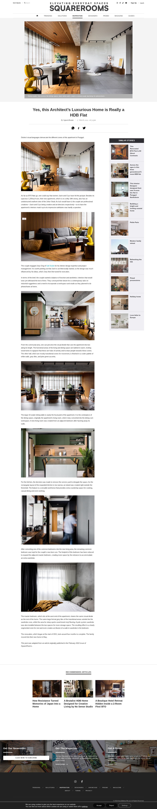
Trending (48, 16)
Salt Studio (50, 266)
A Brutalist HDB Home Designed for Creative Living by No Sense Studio (78, 703)
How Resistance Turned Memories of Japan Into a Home (46, 703)
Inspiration (78, 16)
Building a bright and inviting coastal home (136, 207)
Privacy (89, 790)
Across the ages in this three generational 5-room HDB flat (136, 169)
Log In (142, 3)
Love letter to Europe (135, 316)
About (67, 790)
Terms (78, 790)
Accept (99, 805)
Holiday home (135, 297)
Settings (125, 805)
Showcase (92, 787)
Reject (111, 805)
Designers (92, 16)
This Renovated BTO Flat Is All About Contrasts (135, 150)
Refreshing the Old (136, 261)
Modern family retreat (135, 242)
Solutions (62, 16)
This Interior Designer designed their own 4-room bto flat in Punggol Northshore (135, 190)
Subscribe (62, 764)
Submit (112, 764)
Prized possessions (135, 279)
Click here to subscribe (26, 758)
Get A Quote (17, 3)
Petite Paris (134, 222)
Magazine (119, 16)
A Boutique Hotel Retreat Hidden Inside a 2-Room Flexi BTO (109, 703)
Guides (131, 16)
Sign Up (134, 3)
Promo (106, 16)
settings (85, 806)
